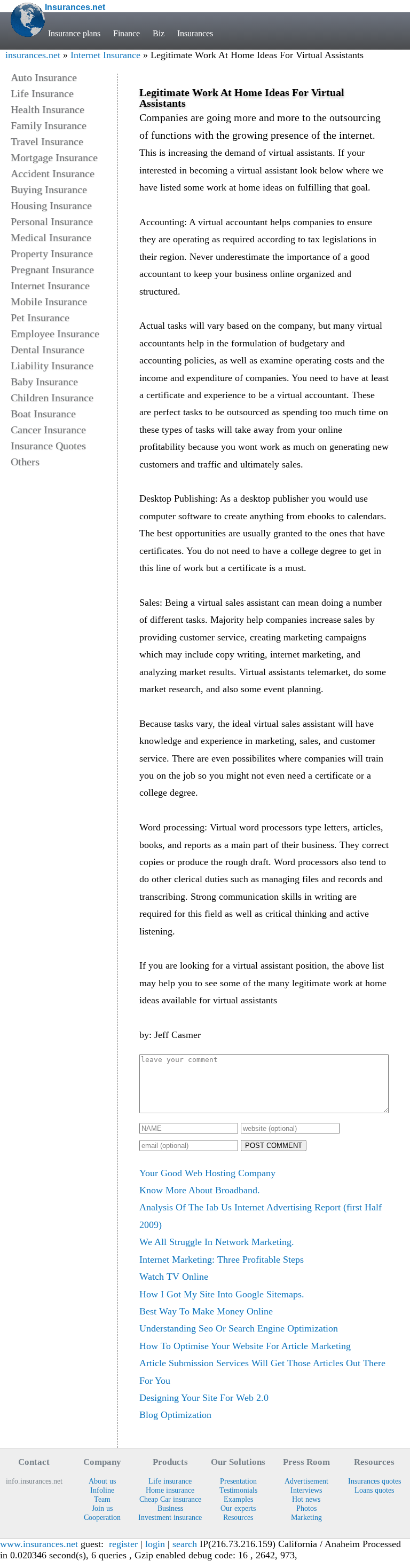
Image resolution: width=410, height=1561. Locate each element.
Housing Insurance (51, 205)
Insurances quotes (374, 1481)
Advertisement (306, 1481)
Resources (238, 1517)
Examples (238, 1499)
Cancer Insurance (48, 429)
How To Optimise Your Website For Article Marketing (245, 1346)
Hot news (306, 1499)
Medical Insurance (51, 237)
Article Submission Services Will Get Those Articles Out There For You (262, 1371)
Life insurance (170, 1481)
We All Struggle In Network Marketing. (216, 1242)
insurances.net (32, 55)
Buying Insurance (49, 189)
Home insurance (170, 1490)
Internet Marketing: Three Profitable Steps (221, 1259)
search (184, 1544)
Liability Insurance (52, 365)
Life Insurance (42, 93)
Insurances (195, 33)
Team (102, 1499)
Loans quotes (374, 1490)
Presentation (238, 1481)
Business (170, 1508)
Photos (306, 1508)
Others (25, 461)
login (155, 1544)
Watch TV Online (173, 1276)
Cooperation (102, 1517)
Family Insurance (48, 125)
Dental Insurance (47, 349)
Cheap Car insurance (170, 1499)
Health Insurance (47, 109)
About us (102, 1481)
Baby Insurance (44, 381)
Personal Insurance (52, 221)
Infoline (102, 1490)
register (123, 1544)
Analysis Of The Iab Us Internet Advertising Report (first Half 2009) (260, 1216)
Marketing (306, 1517)
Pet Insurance (40, 317)
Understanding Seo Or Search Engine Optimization (238, 1328)
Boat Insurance (43, 413)
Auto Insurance (44, 77)
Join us (102, 1508)
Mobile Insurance (49, 301)
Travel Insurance (47, 141)
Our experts (238, 1508)
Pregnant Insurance (52, 269)
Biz (158, 33)
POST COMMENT (273, 1146)
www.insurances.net (39, 1544)
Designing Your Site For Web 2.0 (204, 1397)
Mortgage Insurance (54, 157)
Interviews (306, 1490)
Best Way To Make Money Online (206, 1311)
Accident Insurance (52, 173)
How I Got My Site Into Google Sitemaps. (221, 1294)
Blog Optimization (175, 1414)
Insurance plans (74, 33)
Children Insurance (52, 397)
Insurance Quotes (48, 445)
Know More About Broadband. (199, 1190)
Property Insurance (52, 253)
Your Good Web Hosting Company (207, 1173)
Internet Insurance (105, 55)
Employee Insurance (55, 333)
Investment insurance (170, 1517)
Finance (126, 33)
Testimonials (238, 1490)
